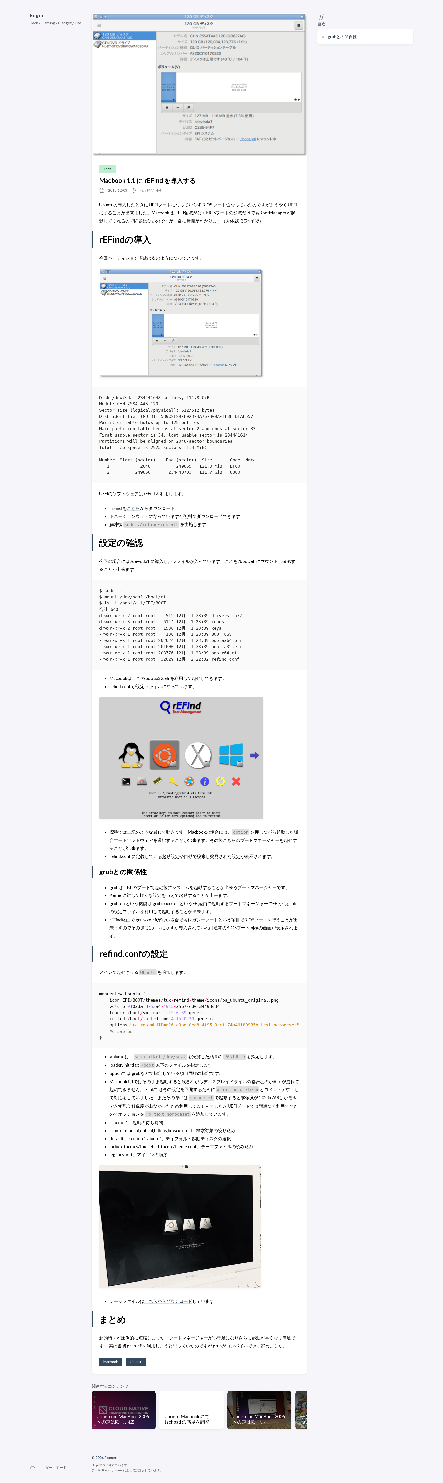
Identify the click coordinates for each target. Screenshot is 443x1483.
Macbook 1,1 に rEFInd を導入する (147, 180)
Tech (107, 169)
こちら (133, 508)
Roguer (38, 15)
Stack (105, 1470)
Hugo (95, 1465)
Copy (291, 398)
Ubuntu (136, 1361)
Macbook (110, 1361)
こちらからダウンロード (168, 1301)
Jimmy (118, 1470)
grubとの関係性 (342, 36)
